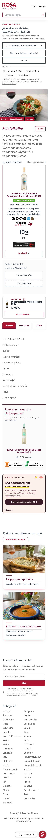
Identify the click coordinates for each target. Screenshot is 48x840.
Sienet (6, 796)
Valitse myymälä (24, 275)
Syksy (6, 800)
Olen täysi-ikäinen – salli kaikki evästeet (24, 45)
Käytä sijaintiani (24, 283)
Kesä (26, 746)
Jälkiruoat (29, 729)
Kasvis (3, 119)
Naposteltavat (32, 767)
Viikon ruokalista (10, 824)
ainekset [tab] (8, 327)
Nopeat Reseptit (16, 119)
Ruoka (42, 6)
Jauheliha (8, 734)
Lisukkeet (29, 758)
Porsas (27, 783)
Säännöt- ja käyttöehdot (30, 824)
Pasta (27, 775)
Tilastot (10, 75)
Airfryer (7, 717)
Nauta (6, 771)
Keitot (6, 746)
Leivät (27, 754)
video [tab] (37, 327)
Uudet (6, 804)
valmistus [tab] (23, 327)
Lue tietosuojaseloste (27, 702)
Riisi (5, 787)
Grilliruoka (8, 725)
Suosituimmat (31, 796)
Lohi (5, 763)
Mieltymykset (33, 71)
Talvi (26, 800)
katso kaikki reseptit (15, 541)
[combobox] (24, 15)
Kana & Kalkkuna (12, 742)
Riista (27, 787)
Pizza (5, 783)
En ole (24, 60)
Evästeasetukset (23, 827)
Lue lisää (22, 253)
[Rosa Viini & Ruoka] (9, 6)
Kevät (6, 750)
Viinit (34, 6)
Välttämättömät (14, 71)
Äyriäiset (7, 721)
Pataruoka (8, 779)
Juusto (6, 738)
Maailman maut (32, 763)
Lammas (7, 754)
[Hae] (43, 15)
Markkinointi (24, 75)
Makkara (7, 767)
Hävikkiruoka (31, 725)
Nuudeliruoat (10, 775)
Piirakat (28, 779)
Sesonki (28, 792)
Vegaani (29, 119)
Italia (5, 729)
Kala (26, 738)
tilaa (23, 689)
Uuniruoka (29, 804)
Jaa (41, 129)
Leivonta (7, 758)
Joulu (27, 734)
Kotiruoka (29, 750)
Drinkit (27, 721)
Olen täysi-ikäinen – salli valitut (24, 53)
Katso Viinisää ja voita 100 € (23, 503)
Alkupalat (29, 717)
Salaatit (7, 792)
